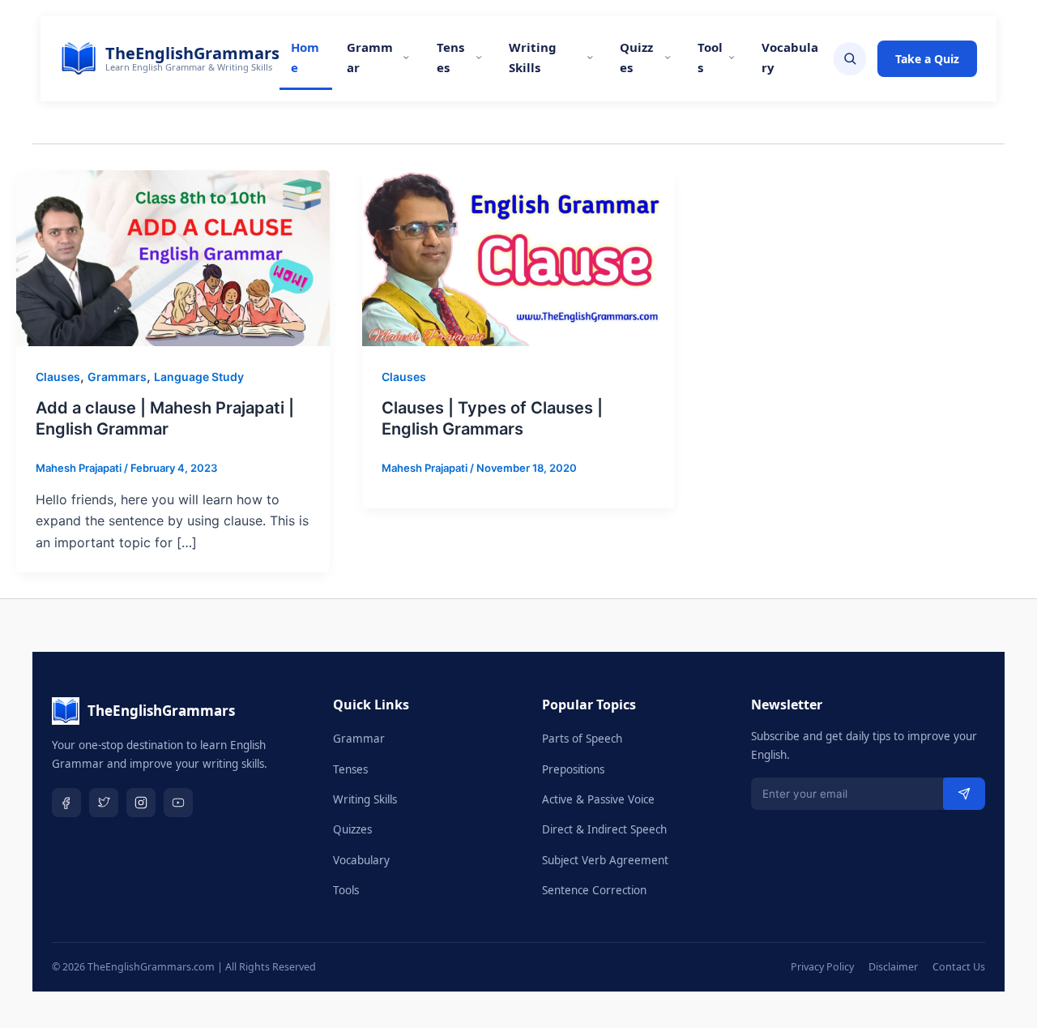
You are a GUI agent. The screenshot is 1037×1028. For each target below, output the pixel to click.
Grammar (370, 57)
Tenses (450, 57)
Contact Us (958, 967)
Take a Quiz (927, 58)
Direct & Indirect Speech (604, 829)
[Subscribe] (964, 793)
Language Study (199, 376)
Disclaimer (893, 967)
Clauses (58, 376)
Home (305, 57)
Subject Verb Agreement (605, 860)
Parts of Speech (582, 738)
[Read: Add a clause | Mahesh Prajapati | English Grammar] (173, 257)
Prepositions (573, 769)
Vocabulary (790, 57)
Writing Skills (533, 57)
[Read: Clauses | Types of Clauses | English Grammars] (519, 257)
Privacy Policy (822, 967)
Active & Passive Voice (598, 799)
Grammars (117, 376)
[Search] (850, 58)
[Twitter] (103, 802)
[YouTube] (178, 802)
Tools (710, 57)
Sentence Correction (594, 890)
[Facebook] (66, 802)
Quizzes (636, 57)
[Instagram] (141, 802)
